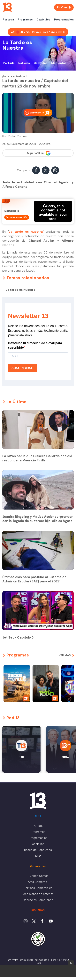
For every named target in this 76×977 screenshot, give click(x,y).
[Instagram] (25, 921)
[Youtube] (51, 921)
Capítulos (43, 19)
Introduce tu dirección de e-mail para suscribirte (35, 345)
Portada (8, 19)
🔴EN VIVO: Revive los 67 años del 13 (40, 32)
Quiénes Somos (38, 876)
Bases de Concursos (38, 850)
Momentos (58, 63)
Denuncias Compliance (38, 900)
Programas (25, 19)
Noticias (24, 63)
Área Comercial (38, 882)
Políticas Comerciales (38, 888)
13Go (38, 856)
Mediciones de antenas (38, 894)
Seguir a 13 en (35, 153)
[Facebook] (42, 921)
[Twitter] (34, 921)
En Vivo (62, 7)
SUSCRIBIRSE (22, 368)
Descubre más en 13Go (16, 217)
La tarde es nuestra (26, 232)
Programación (64, 19)
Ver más (65, 655)
